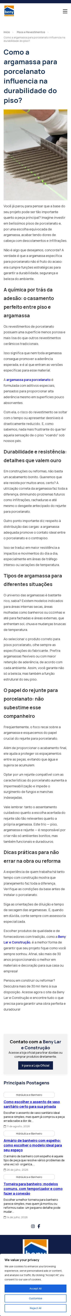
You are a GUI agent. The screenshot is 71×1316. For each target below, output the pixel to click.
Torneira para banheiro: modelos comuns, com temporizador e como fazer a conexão (33, 1189)
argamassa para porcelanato (28, 379)
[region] (35, 1285)
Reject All (35, 1308)
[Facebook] (39, 1226)
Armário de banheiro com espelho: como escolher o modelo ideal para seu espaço (33, 1145)
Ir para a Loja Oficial (35, 1065)
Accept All (35, 1288)
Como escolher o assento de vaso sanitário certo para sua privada (32, 1104)
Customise (35, 1298)
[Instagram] (33, 1226)
